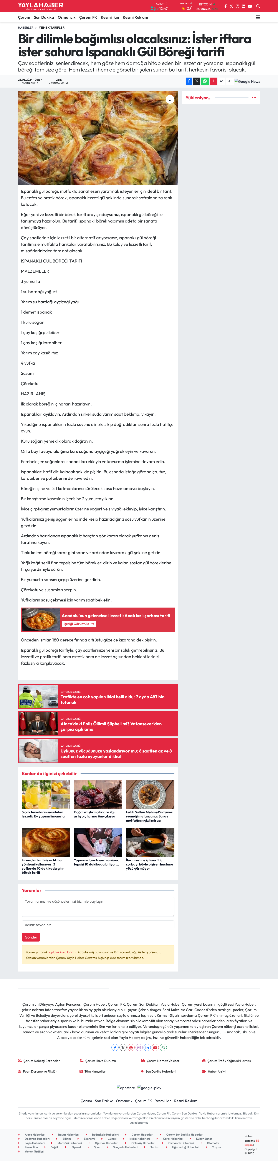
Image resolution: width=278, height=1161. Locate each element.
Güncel (111, 1138)
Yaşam (216, 1147)
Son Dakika (44, 17)
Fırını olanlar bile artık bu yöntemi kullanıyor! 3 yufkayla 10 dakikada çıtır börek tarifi (43, 866)
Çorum (24, 17)
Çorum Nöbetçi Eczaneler (41, 1061)
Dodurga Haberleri (37, 1138)
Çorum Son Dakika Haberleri (184, 1134)
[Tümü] (254, 97)
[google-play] (149, 1087)
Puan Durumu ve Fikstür (40, 1071)
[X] (123, 1047)
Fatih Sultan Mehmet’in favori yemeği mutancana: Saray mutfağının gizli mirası (149, 816)
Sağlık (54, 1147)
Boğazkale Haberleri (105, 1134)
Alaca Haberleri (34, 1134)
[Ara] (258, 6)
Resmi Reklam (135, 17)
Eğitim (66, 1138)
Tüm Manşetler (95, 1071)
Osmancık (67, 17)
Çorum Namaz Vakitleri (163, 1061)
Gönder (31, 937)
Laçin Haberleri (34, 1143)
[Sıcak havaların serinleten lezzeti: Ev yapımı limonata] (46, 794)
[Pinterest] (131, 1047)
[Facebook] (115, 1047)
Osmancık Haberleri (181, 1143)
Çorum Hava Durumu (100, 1061)
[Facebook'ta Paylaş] (189, 81)
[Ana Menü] (258, 17)
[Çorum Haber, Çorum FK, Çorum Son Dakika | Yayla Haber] (40, 6)
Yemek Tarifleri (52, 28)
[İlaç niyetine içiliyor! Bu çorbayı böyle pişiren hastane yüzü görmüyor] (150, 842)
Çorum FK (88, 17)
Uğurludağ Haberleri (185, 1147)
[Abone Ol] (247, 81)
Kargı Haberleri (172, 1138)
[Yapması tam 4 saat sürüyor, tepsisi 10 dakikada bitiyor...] (98, 842)
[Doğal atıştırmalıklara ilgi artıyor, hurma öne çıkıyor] (98, 794)
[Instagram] (139, 1047)
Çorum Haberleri (142, 1134)
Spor (96, 1147)
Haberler (25, 28)
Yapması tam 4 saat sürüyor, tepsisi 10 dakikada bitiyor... (96, 862)
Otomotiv (212, 1143)
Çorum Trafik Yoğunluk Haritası (229, 1061)
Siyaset (76, 1147)
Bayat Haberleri (68, 1134)
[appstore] (126, 1087)
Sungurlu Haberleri (125, 1147)
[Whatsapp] (163, 1047)
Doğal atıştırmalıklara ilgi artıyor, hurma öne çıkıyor (94, 814)
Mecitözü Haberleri (69, 1143)
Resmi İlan (110, 17)
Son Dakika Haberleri (160, 1071)
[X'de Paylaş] (196, 81)
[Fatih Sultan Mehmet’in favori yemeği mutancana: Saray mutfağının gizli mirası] (150, 794)
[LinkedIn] (147, 1047)
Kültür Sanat (203, 1138)
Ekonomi (89, 1138)
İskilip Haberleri (139, 1138)
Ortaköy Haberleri (143, 1143)
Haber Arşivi (216, 1071)
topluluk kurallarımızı (63, 952)
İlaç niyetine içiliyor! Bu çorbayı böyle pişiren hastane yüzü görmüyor (149, 864)
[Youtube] (155, 1047)
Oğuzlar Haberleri (106, 1143)
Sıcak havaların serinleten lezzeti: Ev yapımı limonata (43, 814)
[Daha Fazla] (213, 81)
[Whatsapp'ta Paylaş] (205, 81)
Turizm (154, 1147)
